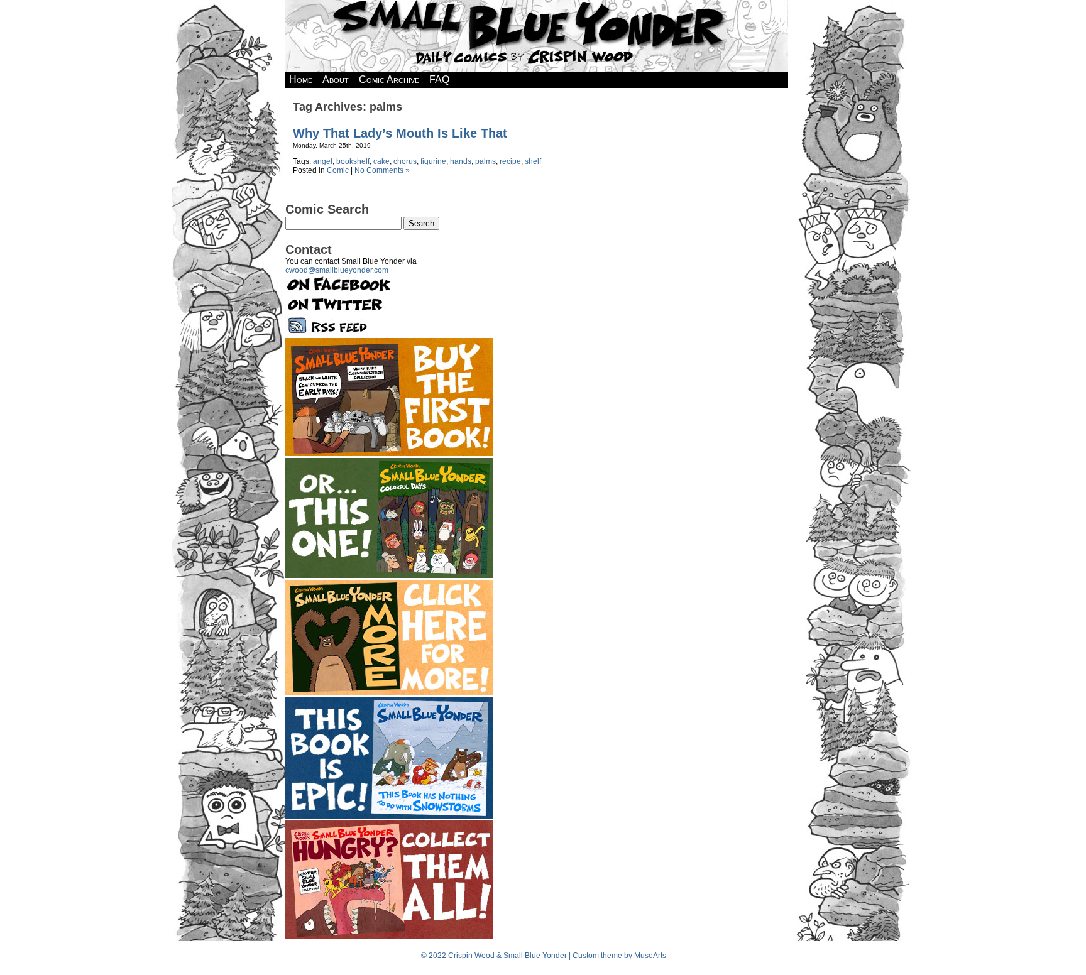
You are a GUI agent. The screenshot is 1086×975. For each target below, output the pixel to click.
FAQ (439, 79)
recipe (510, 161)
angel (322, 161)
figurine (433, 161)
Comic (338, 170)
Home (300, 79)
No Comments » (382, 170)
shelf (533, 161)
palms (485, 161)
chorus (405, 161)
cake (381, 161)
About (335, 79)
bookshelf (353, 161)
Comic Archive (389, 79)
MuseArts (650, 955)
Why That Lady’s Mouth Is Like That (400, 133)
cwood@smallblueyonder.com (336, 270)
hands (460, 161)
